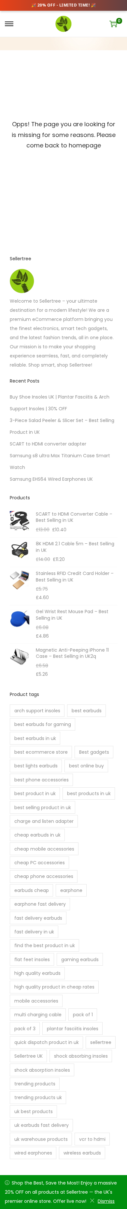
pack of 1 (83, 1014)
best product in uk (35, 793)
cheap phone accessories (43, 876)
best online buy (86, 766)
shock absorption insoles (42, 1070)
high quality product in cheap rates (54, 987)
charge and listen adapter (44, 821)
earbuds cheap (31, 890)
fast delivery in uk (34, 932)
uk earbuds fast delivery (41, 1125)
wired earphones (33, 1153)
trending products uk (38, 1097)
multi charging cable (38, 1014)
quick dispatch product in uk (46, 1042)
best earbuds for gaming (42, 724)
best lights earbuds (36, 766)
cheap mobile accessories (44, 849)
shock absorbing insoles (81, 1056)
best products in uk (89, 793)
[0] (113, 24)
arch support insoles (37, 710)
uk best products (33, 1111)
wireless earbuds (82, 1153)
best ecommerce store (41, 752)
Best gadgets (94, 752)
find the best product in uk (44, 945)
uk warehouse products (41, 1139)
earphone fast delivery (40, 904)
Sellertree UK (28, 1056)
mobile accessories (36, 1001)
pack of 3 (24, 1028)
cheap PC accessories (39, 862)
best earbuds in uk (35, 738)
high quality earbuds (37, 973)
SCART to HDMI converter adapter (48, 444)
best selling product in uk (42, 807)
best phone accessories (41, 780)
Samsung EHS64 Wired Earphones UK (51, 479)
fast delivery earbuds (38, 918)
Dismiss (106, 1201)
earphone (71, 890)
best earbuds (87, 710)
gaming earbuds (80, 959)
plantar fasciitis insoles (72, 1028)
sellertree (100, 1042)
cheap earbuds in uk (37, 835)
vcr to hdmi (92, 1139)
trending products (34, 1084)
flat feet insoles (32, 959)
